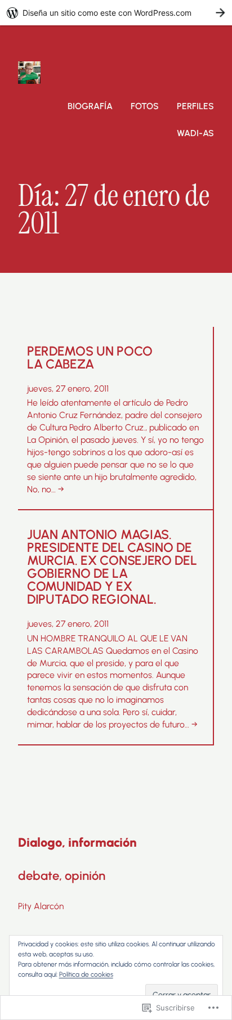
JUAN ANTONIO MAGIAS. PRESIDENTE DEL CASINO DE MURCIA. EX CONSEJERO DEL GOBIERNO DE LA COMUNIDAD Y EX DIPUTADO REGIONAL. (112, 567)
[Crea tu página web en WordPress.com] (116, 12)
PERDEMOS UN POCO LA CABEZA (90, 358)
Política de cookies (86, 974)
